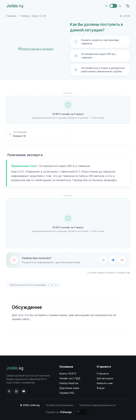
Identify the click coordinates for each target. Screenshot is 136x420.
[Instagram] (16, 391)
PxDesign (66, 412)
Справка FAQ (66, 392)
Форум (100, 388)
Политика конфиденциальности (97, 405)
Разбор (25, 15)
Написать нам (105, 383)
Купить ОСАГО (67, 373)
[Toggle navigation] (127, 6)
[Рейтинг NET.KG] (83, 412)
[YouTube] (24, 391)
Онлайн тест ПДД (69, 378)
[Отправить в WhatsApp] (103, 260)
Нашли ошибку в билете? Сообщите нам (110, 272)
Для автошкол (105, 378)
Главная (11, 15)
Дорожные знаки (69, 388)
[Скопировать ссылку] (122, 260)
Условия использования (59, 405)
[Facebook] (9, 391)
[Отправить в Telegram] (113, 260)
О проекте (103, 373)
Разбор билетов (68, 383)
